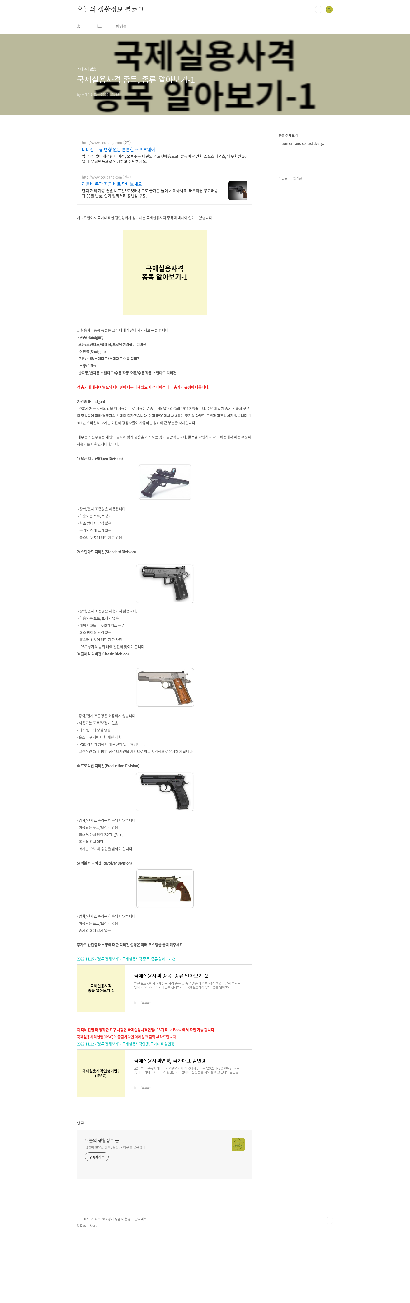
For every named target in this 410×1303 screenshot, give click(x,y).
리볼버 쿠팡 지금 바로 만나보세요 (112, 184)
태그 (98, 26)
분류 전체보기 (288, 135)
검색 (318, 9)
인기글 (297, 177)
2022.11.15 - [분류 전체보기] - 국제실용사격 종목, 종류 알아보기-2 (126, 959)
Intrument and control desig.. (301, 143)
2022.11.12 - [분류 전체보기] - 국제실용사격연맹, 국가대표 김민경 (125, 1044)
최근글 (283, 177)
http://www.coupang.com (102, 143)
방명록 (121, 26)
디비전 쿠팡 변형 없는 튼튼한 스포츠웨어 (118, 149)
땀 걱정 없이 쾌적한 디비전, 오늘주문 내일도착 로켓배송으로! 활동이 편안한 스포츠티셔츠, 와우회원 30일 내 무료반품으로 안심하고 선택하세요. (164, 158)
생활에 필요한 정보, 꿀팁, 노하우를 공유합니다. (117, 1147)
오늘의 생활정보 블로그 (110, 9)
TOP (329, 1220)
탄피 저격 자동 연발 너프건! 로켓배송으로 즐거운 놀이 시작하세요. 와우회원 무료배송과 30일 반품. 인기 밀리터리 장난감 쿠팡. (150, 193)
